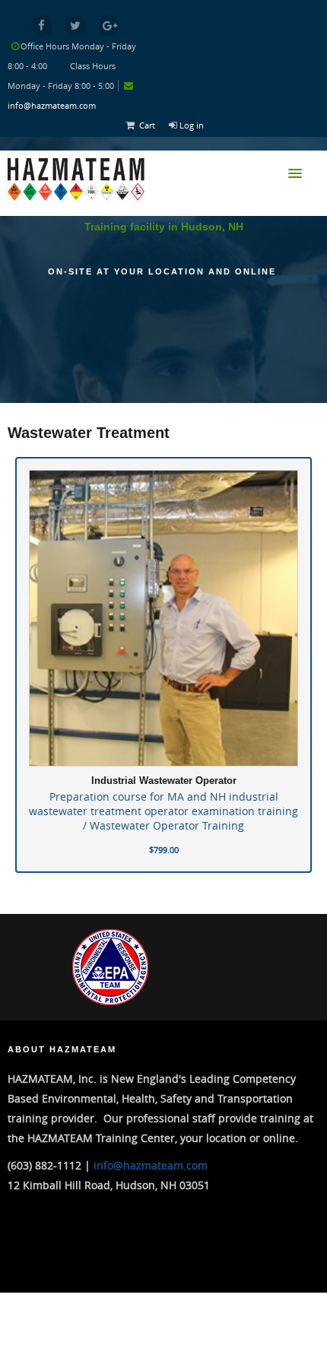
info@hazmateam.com (52, 105)
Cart (147, 125)
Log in (191, 125)
